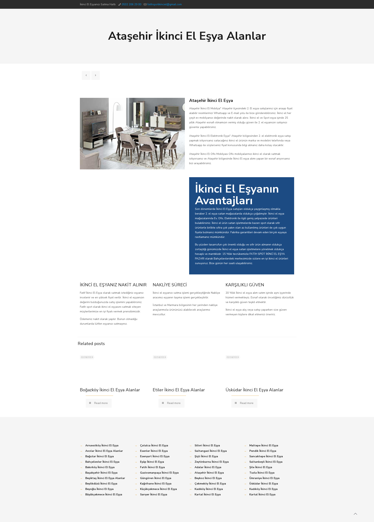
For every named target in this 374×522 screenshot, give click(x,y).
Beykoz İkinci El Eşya (208, 478)
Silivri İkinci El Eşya (207, 445)
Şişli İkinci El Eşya (206, 456)
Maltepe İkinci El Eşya (263, 445)
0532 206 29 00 (131, 4)
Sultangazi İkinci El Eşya (211, 451)
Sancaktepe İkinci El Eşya (266, 456)
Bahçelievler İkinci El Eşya (102, 462)
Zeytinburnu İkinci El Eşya (212, 462)
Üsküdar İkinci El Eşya (263, 483)
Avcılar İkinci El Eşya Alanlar (104, 451)
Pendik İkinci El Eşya (262, 451)
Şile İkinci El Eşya (260, 467)
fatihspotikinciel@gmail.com (164, 4)
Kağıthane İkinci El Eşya (155, 483)
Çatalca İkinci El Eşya (154, 445)
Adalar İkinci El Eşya (208, 467)
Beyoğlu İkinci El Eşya (99, 489)
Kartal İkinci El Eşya (208, 494)
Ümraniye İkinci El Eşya (264, 478)
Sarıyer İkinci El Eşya (153, 494)
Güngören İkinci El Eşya (155, 478)
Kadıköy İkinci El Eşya (209, 489)
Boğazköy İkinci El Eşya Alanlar (110, 390)
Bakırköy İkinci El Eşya (100, 467)
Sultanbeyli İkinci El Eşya (265, 462)
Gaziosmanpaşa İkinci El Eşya (159, 473)
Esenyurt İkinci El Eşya (154, 456)
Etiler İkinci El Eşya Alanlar (179, 390)
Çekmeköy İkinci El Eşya (210, 483)
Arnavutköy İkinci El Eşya (101, 445)
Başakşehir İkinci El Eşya (101, 473)
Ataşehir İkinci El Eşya (209, 473)
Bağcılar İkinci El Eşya (99, 456)
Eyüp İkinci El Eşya (152, 462)
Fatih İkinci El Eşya (152, 467)
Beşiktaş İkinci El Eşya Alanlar (105, 478)
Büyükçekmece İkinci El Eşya (103, 494)
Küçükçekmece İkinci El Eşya (158, 489)
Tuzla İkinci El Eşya (261, 473)
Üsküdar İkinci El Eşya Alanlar (254, 390)
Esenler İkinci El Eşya (154, 451)
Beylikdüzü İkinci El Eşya (101, 483)
